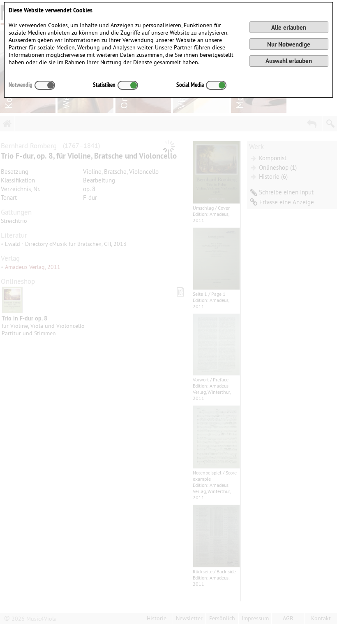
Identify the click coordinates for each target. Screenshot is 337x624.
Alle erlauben (288, 27)
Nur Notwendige (288, 44)
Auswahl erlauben (288, 61)
